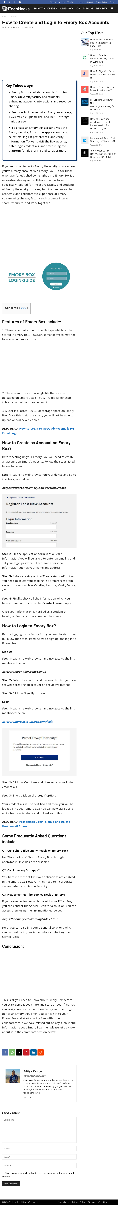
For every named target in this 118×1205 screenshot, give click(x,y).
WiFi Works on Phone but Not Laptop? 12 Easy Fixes (101, 42)
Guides (52, 8)
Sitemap (91, 1202)
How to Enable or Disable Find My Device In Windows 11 (102, 58)
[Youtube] (19, 2)
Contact (90, 2)
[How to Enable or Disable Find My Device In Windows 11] (84, 58)
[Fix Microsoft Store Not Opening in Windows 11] (84, 140)
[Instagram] (26, 1098)
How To (39, 8)
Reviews (101, 8)
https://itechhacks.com (35, 1076)
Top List (88, 8)
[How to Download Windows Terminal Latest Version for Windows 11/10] (84, 121)
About (81, 2)
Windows (66, 8)
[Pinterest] (9, 2)
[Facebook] (4, 2)
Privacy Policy (101, 2)
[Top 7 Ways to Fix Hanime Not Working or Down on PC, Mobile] (84, 153)
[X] (14, 2)
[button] (112, 8)
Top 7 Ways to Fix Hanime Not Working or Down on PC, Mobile (103, 154)
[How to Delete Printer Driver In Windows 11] (84, 89)
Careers (113, 2)
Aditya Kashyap (11, 27)
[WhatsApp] (12, 1052)
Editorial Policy (78, 1202)
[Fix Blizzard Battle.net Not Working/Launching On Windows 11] (84, 102)
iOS (78, 8)
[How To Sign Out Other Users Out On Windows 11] (84, 73)
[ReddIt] (40, 1052)
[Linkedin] (33, 1052)
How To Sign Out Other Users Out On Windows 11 (102, 74)
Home (5, 16)
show (23, 307)
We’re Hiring (103, 1202)
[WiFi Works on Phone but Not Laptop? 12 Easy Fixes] (84, 42)
